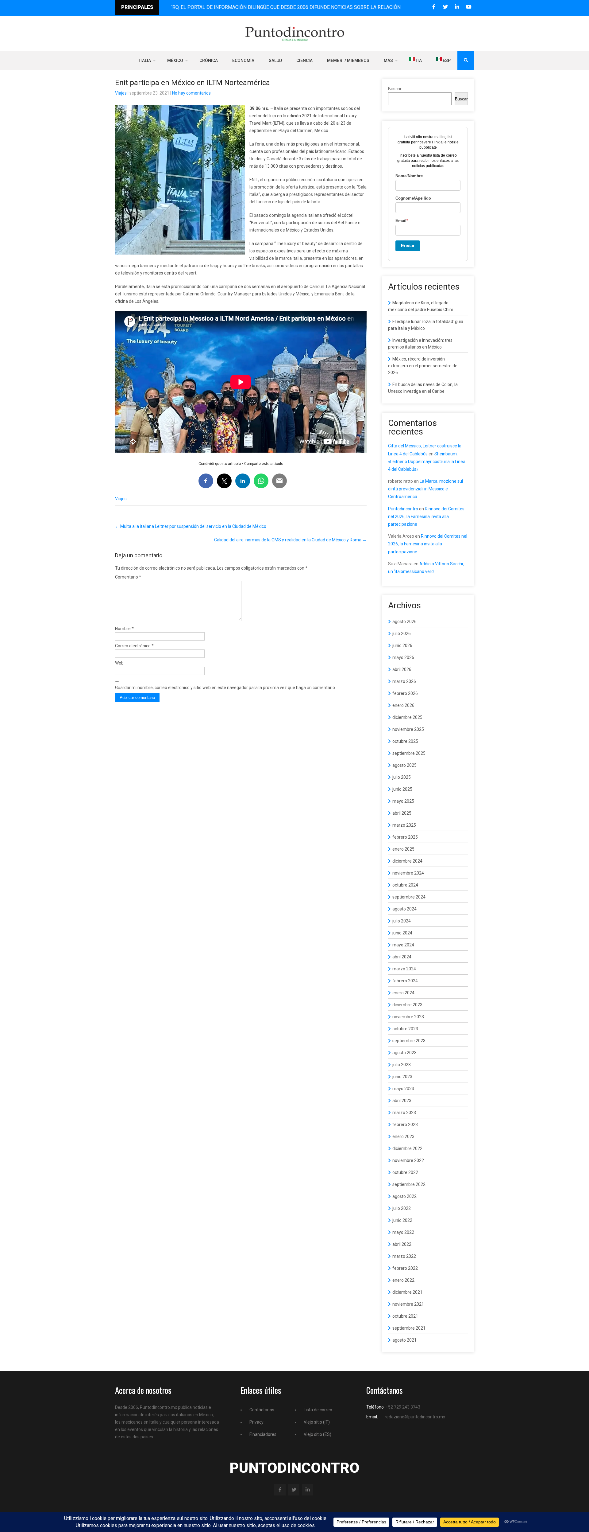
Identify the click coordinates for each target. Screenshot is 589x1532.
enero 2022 (403, 1280)
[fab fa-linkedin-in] (457, 7)
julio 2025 (401, 777)
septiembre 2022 (408, 1184)
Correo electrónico (134, 645)
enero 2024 (403, 992)
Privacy (256, 1422)
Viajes (121, 93)
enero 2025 (403, 849)
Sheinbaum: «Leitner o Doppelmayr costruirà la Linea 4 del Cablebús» (426, 461)
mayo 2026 (403, 657)
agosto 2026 (404, 621)
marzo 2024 (404, 968)
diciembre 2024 (407, 861)
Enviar (408, 245)
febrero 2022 (405, 1268)
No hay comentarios (191, 93)
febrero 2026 (405, 693)
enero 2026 (403, 705)
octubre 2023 (405, 1028)
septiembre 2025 (408, 753)
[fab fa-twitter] (445, 7)
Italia (145, 60)
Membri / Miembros (348, 60)
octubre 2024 (405, 885)
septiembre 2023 (408, 1040)
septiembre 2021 (408, 1328)
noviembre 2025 (408, 729)
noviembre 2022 (408, 1160)
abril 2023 (401, 1100)
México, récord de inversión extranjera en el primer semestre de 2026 (422, 366)
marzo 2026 (404, 681)
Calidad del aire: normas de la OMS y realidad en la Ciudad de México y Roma (290, 539)
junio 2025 (402, 789)
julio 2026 (401, 633)
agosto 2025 (404, 765)
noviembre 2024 (408, 873)
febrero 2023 (405, 1124)
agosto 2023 (404, 1052)
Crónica (208, 60)
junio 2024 (402, 932)
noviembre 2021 (408, 1304)
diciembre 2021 (407, 1292)
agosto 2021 (404, 1340)
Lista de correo (318, 1409)
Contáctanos (261, 1409)
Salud (275, 60)
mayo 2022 (403, 1232)
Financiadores (262, 1434)
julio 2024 (401, 920)
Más (388, 60)
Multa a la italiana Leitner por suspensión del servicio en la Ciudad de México (190, 526)
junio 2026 (402, 645)
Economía (243, 60)
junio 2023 (402, 1076)
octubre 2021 (405, 1316)
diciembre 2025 (407, 717)
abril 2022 (401, 1244)
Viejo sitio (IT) (317, 1422)
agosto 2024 (404, 908)
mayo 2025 (403, 801)
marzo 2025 (404, 825)
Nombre (124, 628)
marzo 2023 (404, 1112)
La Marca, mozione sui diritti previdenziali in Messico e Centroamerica (425, 489)
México (175, 60)
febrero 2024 (405, 980)
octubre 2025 (405, 741)
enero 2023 (403, 1136)
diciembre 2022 (407, 1148)
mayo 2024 (403, 944)
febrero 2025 (405, 837)
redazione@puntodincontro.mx (415, 1416)
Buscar (395, 88)
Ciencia (304, 60)
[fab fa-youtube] (468, 7)
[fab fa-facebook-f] (433, 7)
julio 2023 (401, 1064)
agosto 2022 (404, 1196)
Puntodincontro (403, 508)
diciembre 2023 (407, 1004)
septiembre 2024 (408, 897)
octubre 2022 (405, 1172)
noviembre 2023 (408, 1016)
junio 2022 (402, 1220)
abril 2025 (401, 813)
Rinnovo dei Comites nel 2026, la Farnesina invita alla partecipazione (426, 516)
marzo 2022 (404, 1256)
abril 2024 (401, 956)
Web (119, 663)
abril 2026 (401, 669)
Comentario (128, 577)
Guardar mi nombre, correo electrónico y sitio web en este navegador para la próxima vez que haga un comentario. (225, 687)
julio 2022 (401, 1208)
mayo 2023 (403, 1088)
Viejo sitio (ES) (317, 1434)
